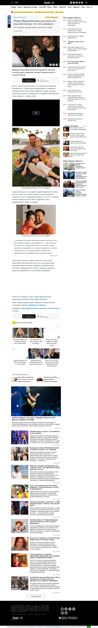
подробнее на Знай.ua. (37, 305)
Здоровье (76, 7)
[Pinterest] (82, 3)
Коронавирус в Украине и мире (44, 12)
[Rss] (77, 3)
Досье (20, 7)
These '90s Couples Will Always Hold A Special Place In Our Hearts (78, 148)
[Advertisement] (36, 283)
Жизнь (49, 7)
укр (12, 2)
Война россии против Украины (23, 12)
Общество (62, 7)
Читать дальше (36, 596)
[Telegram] (71, 3)
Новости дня (59, 12)
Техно (70, 7)
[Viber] (74, 3)
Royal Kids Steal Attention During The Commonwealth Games (36, 362)
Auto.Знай (42, 7)
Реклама (31, 614)
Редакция (36, 614)
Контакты (43, 614)
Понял (88, 626)
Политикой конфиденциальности (53, 626)
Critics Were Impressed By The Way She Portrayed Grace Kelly (78, 155)
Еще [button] (88, 7)
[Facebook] (9, 16)
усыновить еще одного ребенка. (34, 299)
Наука (83, 7)
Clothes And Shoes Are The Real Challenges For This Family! (20, 362)
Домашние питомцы (30, 7)
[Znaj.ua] (49, 2)
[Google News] (73, 609)
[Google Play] (73, 617)
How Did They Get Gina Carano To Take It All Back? (36, 341)
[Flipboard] (79, 3)
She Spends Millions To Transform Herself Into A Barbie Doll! (20, 341)
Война (55, 7)
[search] (86, 2)
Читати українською (52, 17)
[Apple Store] (63, 617)
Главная (13, 7)
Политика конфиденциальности (19, 614)
